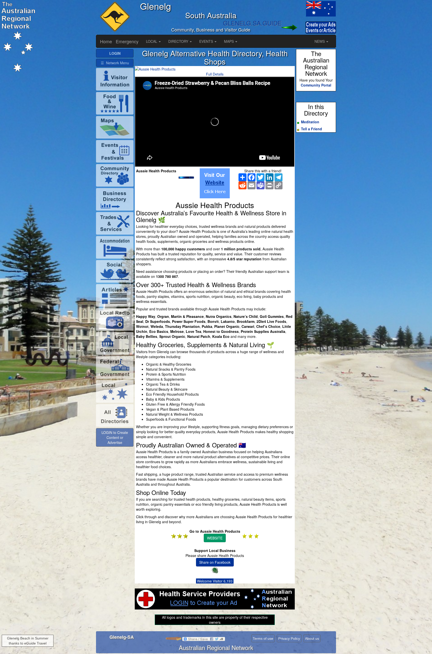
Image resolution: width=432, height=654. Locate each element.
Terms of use (263, 638)
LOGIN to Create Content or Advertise (115, 437)
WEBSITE (214, 537)
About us (312, 638)
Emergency (127, 41)
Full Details (215, 74)
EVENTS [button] (206, 41)
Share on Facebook (214, 562)
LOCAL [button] (152, 41)
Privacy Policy (289, 638)
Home (106, 41)
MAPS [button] (229, 41)
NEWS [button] (320, 41)
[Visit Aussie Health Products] (215, 183)
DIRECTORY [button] (178, 41)
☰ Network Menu (115, 62)
